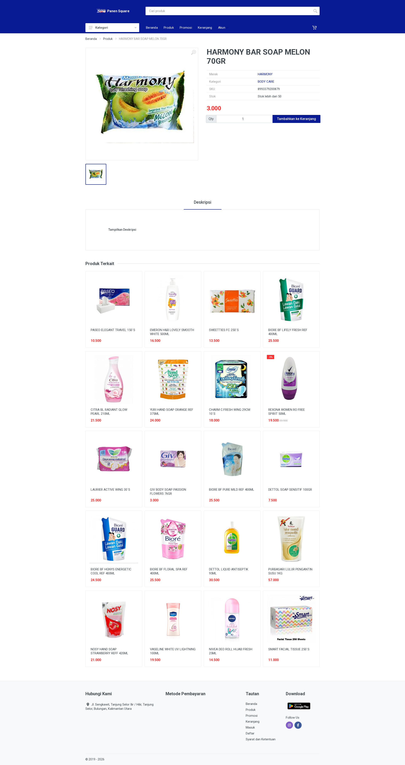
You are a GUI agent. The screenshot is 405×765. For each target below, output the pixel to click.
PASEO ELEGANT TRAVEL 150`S (113, 330)
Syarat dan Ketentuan (260, 739)
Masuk (250, 727)
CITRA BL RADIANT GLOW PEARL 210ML (109, 412)
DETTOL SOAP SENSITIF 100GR (290, 490)
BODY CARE (266, 82)
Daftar (250, 733)
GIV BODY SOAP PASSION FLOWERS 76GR (168, 492)
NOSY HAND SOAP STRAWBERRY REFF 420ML (109, 651)
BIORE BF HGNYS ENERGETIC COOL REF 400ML (111, 571)
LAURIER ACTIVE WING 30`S (110, 490)
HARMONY (265, 74)
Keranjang (252, 721)
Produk (108, 38)
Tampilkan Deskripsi (122, 229)
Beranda (91, 38)
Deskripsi (202, 202)
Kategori (101, 28)
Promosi (252, 716)
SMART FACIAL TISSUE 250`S (288, 649)
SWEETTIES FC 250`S (224, 330)
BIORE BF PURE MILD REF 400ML (231, 490)
